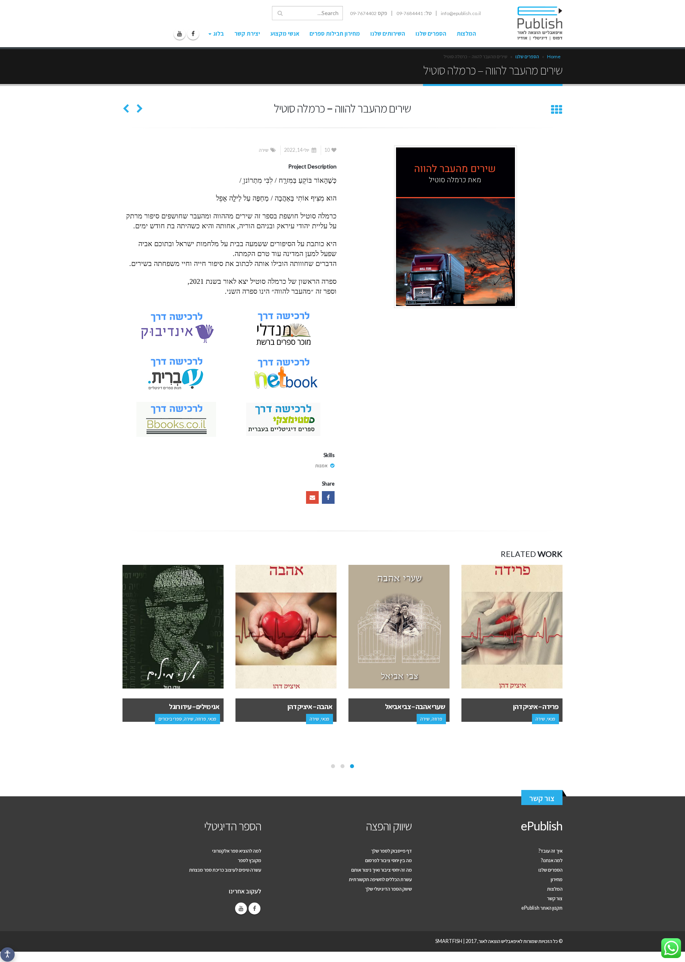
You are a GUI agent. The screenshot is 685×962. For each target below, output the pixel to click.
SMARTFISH (448, 941)
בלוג (218, 33)
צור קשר (542, 798)
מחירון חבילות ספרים (335, 33)
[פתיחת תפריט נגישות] (7, 954)
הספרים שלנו (430, 33)
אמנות (321, 466)
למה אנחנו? (552, 860)
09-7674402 (363, 13)
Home (554, 56)
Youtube (241, 908)
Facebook (328, 497)
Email (312, 497)
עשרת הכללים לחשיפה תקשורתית (380, 879)
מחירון (557, 879)
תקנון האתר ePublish (542, 908)
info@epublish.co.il (461, 13)
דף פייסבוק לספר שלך (391, 851)
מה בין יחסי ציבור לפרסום (388, 860)
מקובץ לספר (249, 860)
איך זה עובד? (550, 851)
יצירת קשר (247, 33)
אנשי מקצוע (284, 33)
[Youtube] (180, 34)
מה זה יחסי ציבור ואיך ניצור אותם (381, 870)
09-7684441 (409, 13)
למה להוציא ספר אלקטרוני (236, 851)
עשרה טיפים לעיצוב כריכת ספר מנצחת (225, 870)
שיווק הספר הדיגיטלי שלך (388, 889)
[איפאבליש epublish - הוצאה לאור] (532, 23)
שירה (263, 150)
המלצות (466, 33)
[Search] (280, 13)
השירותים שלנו (387, 33)
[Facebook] (193, 34)
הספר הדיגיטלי (232, 826)
